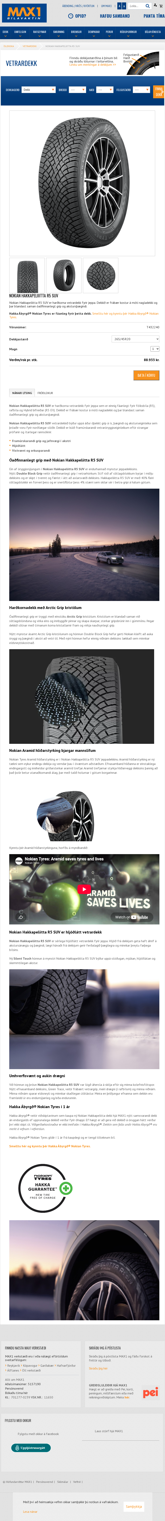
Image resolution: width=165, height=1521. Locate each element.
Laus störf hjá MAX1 (109, 1431)
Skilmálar (63, 1482)
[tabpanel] (84, 861)
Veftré (77, 1482)
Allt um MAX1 (14, 1380)
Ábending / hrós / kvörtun (78, 6)
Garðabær (47, 1365)
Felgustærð (124, 90)
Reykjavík (13, 1365)
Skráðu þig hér (98, 1368)
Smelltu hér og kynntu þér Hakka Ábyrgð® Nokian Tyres (49, 1146)
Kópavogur (30, 1365)
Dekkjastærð (18, 339)
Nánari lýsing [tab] (22, 393)
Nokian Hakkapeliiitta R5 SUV (62, 46)
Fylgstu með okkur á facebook (38, 1434)
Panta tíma (154, 16)
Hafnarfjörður (66, 1365)
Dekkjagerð (13, 90)
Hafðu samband (115, 16)
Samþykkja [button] (134, 1506)
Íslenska (9, 46)
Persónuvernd (44, 1482)
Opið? (80, 16)
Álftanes (13, 1370)
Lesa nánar (30, 1512)
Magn (13, 349)
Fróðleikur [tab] (45, 393)
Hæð (91, 90)
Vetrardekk (30, 46)
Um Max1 (106, 6)
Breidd (63, 90)
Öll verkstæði (31, 1370)
